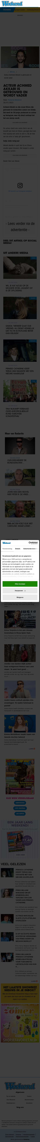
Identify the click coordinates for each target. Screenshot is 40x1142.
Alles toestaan (20, 584)
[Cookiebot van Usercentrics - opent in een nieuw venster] (29, 543)
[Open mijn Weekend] (32, 3)
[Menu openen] (28, 3)
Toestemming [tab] (7, 548)
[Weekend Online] (12, 3)
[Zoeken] (36, 3)
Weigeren (20, 597)
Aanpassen (19, 590)
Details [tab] (17, 548)
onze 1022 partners (14, 559)
